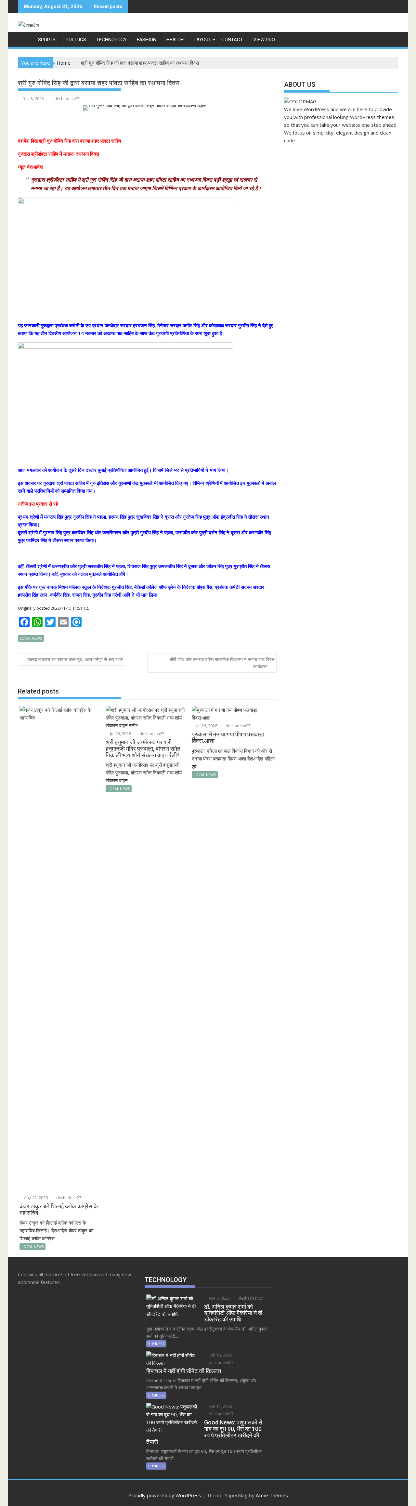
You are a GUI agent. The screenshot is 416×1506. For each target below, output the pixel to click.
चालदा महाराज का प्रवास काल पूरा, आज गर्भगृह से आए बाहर (75, 659)
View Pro (264, 40)
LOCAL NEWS (31, 638)
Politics (76, 40)
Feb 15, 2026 (220, 1355)
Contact (232, 40)
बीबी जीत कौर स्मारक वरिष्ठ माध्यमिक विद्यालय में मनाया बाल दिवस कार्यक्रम (222, 662)
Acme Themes (272, 1495)
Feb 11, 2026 (220, 1406)
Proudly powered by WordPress (164, 1495)
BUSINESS (156, 1343)
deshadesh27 (66, 98)
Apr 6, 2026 (219, 1298)
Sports (47, 40)
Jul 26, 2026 (120, 733)
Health (175, 40)
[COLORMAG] (300, 101)
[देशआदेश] (24, 38)
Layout (202, 40)
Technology (111, 40)
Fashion (146, 40)
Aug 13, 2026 (35, 1198)
